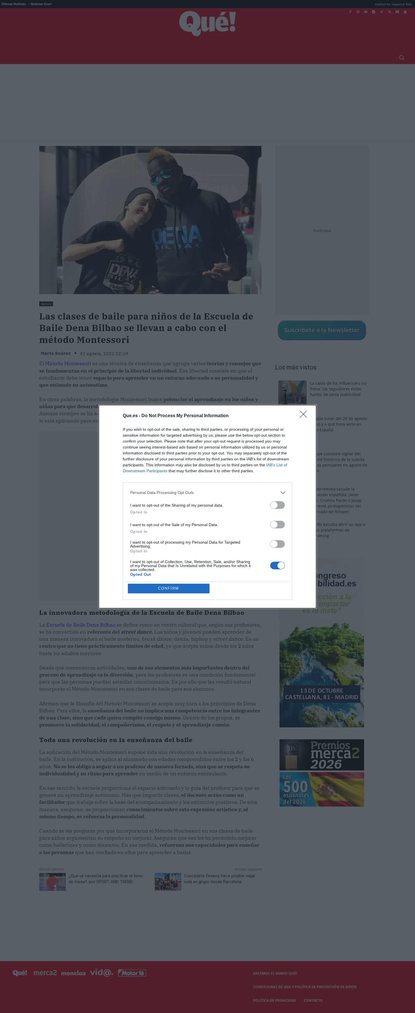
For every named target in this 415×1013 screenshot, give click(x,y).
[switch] (277, 505)
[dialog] (207, 506)
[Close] (305, 416)
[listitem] (207, 493)
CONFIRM (168, 588)
